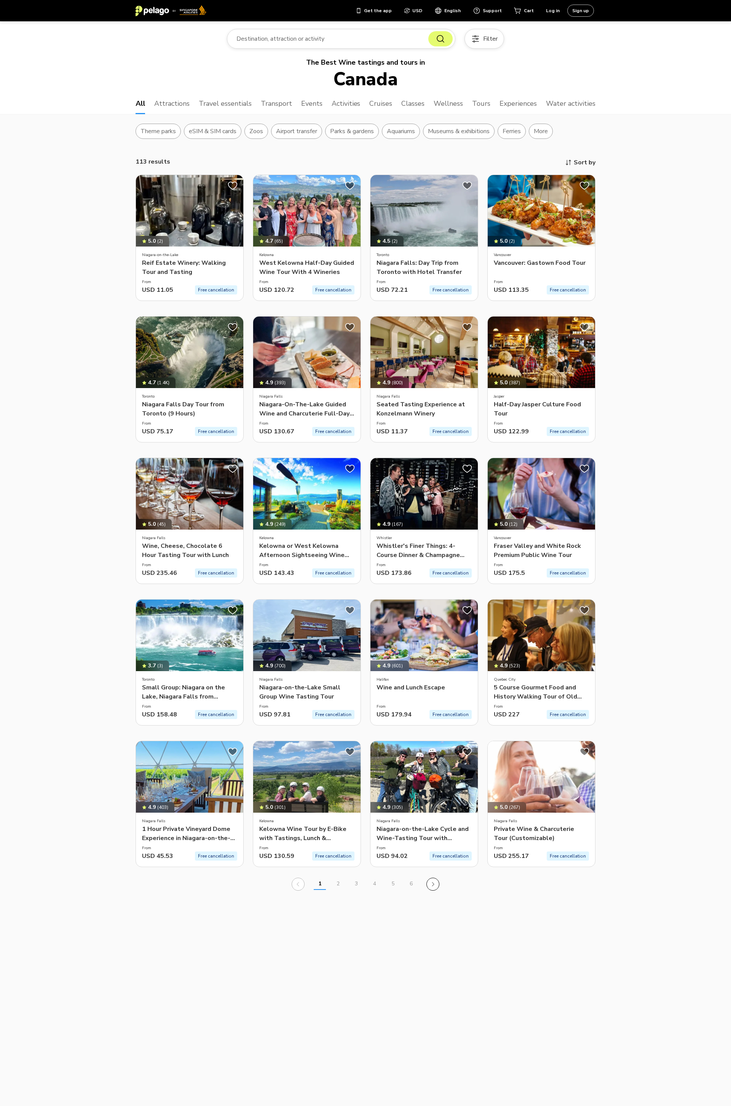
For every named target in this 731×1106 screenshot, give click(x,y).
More (541, 131)
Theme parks (158, 131)
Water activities (570, 103)
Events (311, 103)
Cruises (380, 103)
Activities (346, 103)
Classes (413, 103)
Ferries (512, 131)
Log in (553, 11)
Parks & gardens (352, 131)
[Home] (171, 10)
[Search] (440, 38)
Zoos (256, 131)
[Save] (232, 185)
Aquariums (401, 131)
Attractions (172, 103)
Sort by (584, 162)
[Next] (432, 884)
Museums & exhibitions (459, 131)
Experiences (518, 103)
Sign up (580, 11)
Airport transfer (297, 131)
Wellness (448, 103)
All (140, 103)
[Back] (298, 884)
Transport (276, 103)
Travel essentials (225, 103)
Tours (481, 103)
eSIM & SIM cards (212, 131)
